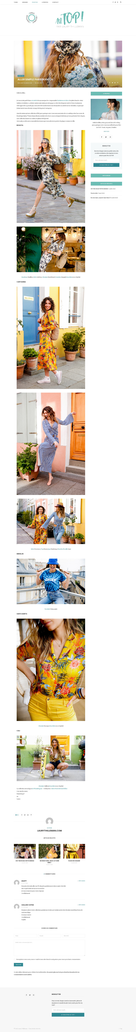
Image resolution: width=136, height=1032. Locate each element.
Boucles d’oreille (63, 549)
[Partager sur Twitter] (112, 83)
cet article (34, 100)
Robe (35, 277)
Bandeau (24, 277)
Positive (35, 2)
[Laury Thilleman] (68, 20)
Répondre (82, 881)
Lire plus (106, 131)
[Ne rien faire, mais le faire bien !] (50, 851)
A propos (45, 2)
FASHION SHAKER (74, 861)
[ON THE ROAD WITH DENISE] (25, 851)
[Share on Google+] (115, 83)
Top (42, 549)
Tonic (16, 2)
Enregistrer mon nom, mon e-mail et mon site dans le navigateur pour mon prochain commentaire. (48, 959)
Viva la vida (94, 193)
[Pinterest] (7, 108)
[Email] (7, 112)
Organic (25, 2)
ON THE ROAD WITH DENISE (25, 861)
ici (32, 788)
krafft (24, 881)
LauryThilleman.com (26, 83)
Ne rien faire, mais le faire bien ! (49, 862)
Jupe (49, 549)
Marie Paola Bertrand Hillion (59, 788)
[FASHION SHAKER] (74, 851)
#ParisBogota (38, 788)
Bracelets (69, 277)
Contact (55, 2)
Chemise (45, 277)
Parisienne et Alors (63, 100)
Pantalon (58, 277)
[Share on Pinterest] (118, 83)
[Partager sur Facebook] (110, 83)
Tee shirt (47, 609)
